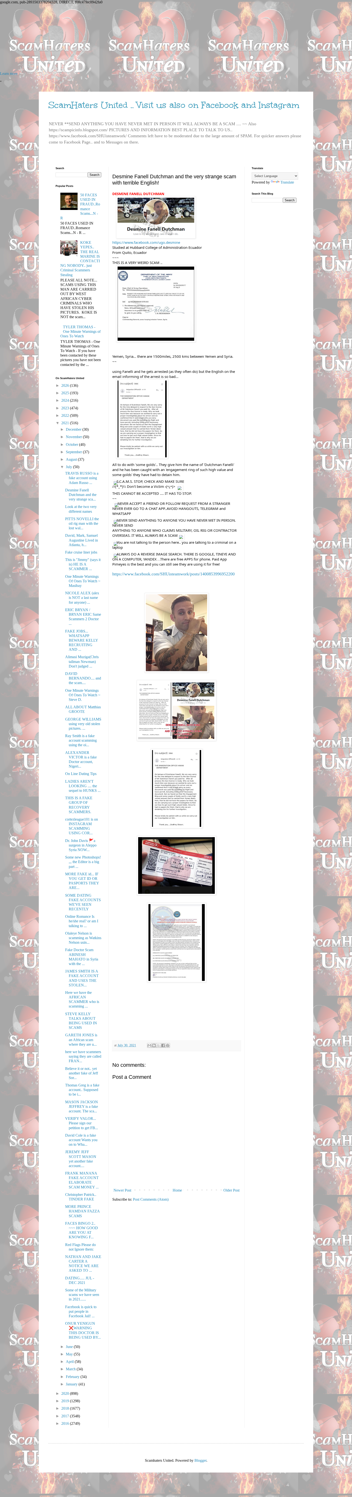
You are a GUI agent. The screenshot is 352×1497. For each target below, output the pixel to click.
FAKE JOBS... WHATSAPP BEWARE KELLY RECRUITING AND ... (81, 640)
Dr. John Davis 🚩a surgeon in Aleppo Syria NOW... (81, 845)
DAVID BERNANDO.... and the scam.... (83, 678)
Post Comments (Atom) (151, 1199)
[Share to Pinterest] (167, 1045)
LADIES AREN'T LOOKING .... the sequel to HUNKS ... (83, 786)
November (74, 437)
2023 (65, 408)
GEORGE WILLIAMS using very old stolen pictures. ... (83, 723)
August (72, 459)
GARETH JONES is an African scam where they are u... (81, 1039)
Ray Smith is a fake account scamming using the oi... (81, 740)
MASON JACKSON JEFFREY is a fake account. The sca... (81, 1106)
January (72, 1384)
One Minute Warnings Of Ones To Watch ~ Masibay (82, 581)
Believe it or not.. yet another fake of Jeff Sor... (81, 1073)
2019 (65, 1401)
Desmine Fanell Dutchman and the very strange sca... (81, 494)
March (71, 1369)
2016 (65, 1423)
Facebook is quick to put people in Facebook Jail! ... (81, 1311)
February (73, 1377)
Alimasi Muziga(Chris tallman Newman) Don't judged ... (82, 661)
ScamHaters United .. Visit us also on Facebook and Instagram (173, 105)
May (70, 1354)
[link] (146, 242)
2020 (65, 1393)
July (69, 467)
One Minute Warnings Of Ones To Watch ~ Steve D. (82, 695)
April (70, 1362)
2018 (65, 1408)
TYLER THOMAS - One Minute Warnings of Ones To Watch (80, 331)
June (70, 1347)
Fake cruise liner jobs (81, 552)
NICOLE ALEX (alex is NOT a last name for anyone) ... (82, 597)
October (72, 444)
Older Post (231, 1190)
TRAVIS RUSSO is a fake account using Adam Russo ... (81, 477)
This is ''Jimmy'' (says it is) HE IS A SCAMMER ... (83, 564)
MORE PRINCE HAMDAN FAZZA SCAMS (82, 1211)
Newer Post (122, 1190)
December (74, 429)
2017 (65, 1416)
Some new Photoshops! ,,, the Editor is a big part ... (83, 861)
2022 (65, 415)
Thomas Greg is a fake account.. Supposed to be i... (82, 1089)
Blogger (200, 1460)
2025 (65, 393)
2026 (65, 385)
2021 (65, 423)
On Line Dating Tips (81, 774)
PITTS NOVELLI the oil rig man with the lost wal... (82, 523)
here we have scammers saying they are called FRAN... (83, 1056)
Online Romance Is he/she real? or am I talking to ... (81, 921)
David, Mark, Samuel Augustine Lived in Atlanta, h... (81, 540)
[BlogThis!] (154, 1045)
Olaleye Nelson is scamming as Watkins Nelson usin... (83, 937)
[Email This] (149, 1045)
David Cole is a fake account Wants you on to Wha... (81, 1139)
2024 (65, 400)
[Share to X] (158, 1045)
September (74, 452)
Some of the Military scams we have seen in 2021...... (82, 1294)
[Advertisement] (143, 38)
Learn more (8, 74)
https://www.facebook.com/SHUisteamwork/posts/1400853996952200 (173, 574)
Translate (287, 182)
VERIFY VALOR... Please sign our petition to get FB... (81, 1123)
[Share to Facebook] (163, 1045)
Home (177, 1190)
